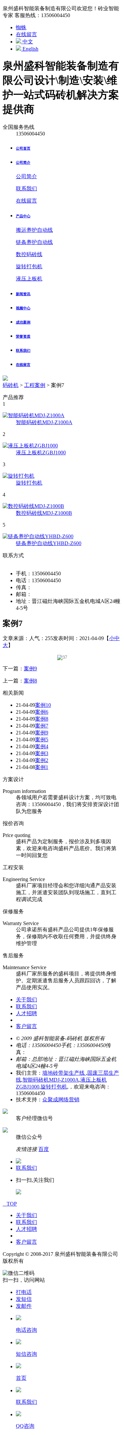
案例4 (41, 746)
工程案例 (34, 385)
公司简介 (23, 162)
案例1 (41, 767)
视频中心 (23, 308)
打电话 (24, 1292)
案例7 (41, 726)
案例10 (43, 705)
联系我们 (26, 188)
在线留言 (26, 34)
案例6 (41, 712)
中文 (27, 41)
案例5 (41, 739)
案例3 (41, 753)
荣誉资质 (23, 336)
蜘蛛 (21, 27)
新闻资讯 (23, 294)
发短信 (24, 1299)
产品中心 (23, 216)
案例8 (30, 680)
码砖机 (11, 385)
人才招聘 (26, 1013)
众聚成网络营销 (60, 1099)
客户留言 (26, 1026)
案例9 (30, 668)
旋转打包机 (29, 266)
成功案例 (23, 322)
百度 (43, 1149)
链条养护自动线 (34, 242)
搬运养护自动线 (34, 230)
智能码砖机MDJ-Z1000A (50, 1080)
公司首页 (23, 148)
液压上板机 (29, 278)
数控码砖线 (29, 254)
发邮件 (24, 1306)
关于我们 (26, 999)
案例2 (41, 760)
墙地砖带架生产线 (64, 1073)
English (29, 49)
